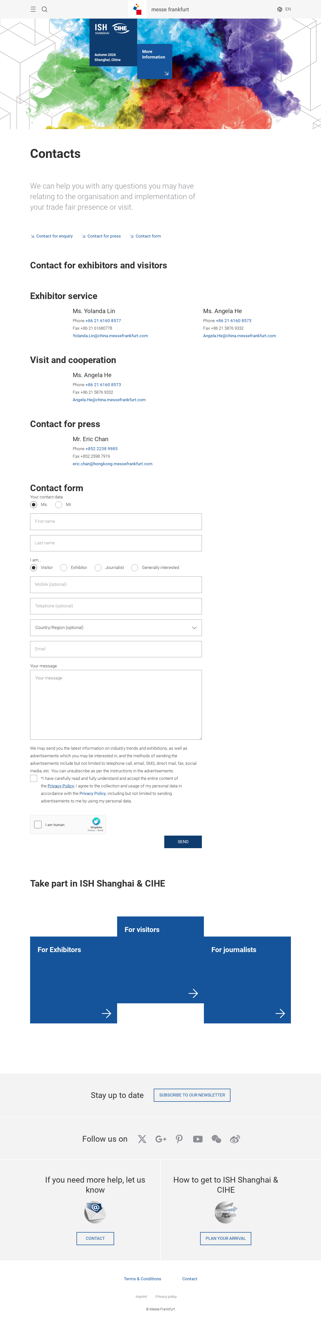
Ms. (44, 504)
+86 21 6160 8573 (234, 320)
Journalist (114, 567)
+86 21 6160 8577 (103, 320)
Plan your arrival (226, 1238)
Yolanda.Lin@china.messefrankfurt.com (110, 335)
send (183, 841)
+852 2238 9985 (102, 448)
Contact (95, 1238)
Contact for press (104, 236)
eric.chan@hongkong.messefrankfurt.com (112, 463)
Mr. (69, 504)
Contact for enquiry (54, 236)
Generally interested (160, 567)
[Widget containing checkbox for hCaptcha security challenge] (68, 824)
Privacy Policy (61, 786)
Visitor (47, 567)
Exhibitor (79, 567)
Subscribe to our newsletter (192, 1095)
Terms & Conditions (142, 1279)
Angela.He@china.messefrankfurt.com (239, 335)
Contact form (148, 236)
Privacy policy (166, 1297)
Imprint (141, 1297)
